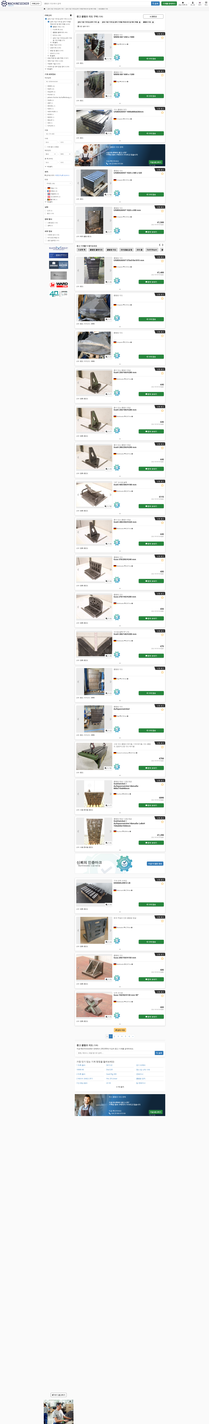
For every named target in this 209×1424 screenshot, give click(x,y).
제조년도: (48, 150)
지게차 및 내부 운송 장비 (58, 66)
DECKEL (51, 106)
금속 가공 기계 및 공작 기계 (60, 19)
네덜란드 (54, 194)
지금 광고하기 (155, 162)
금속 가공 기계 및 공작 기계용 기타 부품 (62, 39)
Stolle (51, 100)
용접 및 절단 (56, 50)
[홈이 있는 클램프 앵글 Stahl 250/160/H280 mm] (94, 382)
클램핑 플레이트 (60, 32)
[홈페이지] (44, 9)
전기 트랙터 (140, 1065)
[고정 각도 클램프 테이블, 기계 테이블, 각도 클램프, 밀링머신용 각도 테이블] (94, 756)
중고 (50, 213)
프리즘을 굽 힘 (126, 250)
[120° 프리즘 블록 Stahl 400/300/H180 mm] (94, 494)
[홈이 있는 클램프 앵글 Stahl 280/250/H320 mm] (94, 532)
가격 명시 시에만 (53, 147)
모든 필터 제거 (84, 26)
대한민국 (62, 175)
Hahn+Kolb (53, 111)
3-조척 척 (58, 29)
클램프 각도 (58, 27)
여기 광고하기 (59, 1395)
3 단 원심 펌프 (82, 1083)
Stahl (51, 89)
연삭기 (54, 53)
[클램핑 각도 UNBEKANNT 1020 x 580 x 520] (94, 183)
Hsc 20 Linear (111, 1078)
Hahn (51, 109)
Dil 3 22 (109, 1065)
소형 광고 (53, 223)
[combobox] (58, 183)
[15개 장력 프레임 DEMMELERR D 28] (94, 893)
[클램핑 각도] (94, 307)
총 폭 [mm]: (49, 159)
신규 (49, 210)
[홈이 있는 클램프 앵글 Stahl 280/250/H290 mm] (94, 457)
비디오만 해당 (53, 238)
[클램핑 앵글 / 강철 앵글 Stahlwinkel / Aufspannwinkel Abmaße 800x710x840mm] (94, 793)
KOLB (51, 114)
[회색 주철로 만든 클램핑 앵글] (94, 930)
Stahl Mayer (152, 250)
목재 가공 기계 (55, 61)
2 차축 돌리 (81, 1074)
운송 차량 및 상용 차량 (58, 58)
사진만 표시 (53, 235)
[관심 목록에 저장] (162, 37)
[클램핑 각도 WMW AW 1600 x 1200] (94, 84)
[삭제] (98, 22)
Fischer (51, 94)
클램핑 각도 (111, 250)
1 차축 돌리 (81, 1065)
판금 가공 (55, 45)
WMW (51, 86)
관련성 (154, 16)
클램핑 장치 (140, 1078)
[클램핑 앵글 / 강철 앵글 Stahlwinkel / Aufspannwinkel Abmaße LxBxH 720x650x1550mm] (94, 831)
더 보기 (121, 1087)
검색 (156, 3)
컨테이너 (139, 1074)
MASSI (51, 117)
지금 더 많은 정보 (155, 863)
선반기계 (55, 48)
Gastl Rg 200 (111, 1074)
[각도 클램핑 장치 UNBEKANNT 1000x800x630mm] (94, 121)
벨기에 (53, 199)
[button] (206, 3)
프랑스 (53, 191)
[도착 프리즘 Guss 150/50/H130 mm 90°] (94, 1005)
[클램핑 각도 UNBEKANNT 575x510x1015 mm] (94, 270)
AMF (50, 103)
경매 (50, 225)
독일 (53, 188)
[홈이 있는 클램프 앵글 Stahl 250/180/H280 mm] (94, 419)
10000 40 (80, 1069)
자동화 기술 (54, 64)
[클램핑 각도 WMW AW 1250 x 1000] (94, 47)
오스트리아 (55, 197)
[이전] (78, 47)
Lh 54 (108, 1083)
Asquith (51, 92)
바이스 (57, 35)
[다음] (110, 47)
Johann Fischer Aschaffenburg (60, 97)
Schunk (51, 126)
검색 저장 (121, 1030)
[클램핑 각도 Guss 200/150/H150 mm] (94, 967)
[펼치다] (120, 66)
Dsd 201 (109, 1069)
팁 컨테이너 (140, 1083)
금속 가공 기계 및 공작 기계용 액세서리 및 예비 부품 (60, 23)
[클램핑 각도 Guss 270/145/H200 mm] (94, 606)
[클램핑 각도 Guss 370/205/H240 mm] (94, 569)
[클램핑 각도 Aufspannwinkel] (94, 719)
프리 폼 (139, 250)
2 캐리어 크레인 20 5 (85, 1078)
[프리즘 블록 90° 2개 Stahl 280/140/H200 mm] (94, 644)
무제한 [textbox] (51, 183)
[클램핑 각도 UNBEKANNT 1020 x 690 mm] (94, 220)
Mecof (51, 120)
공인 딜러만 (53, 240)
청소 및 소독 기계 (143, 1069)
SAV (50, 123)
